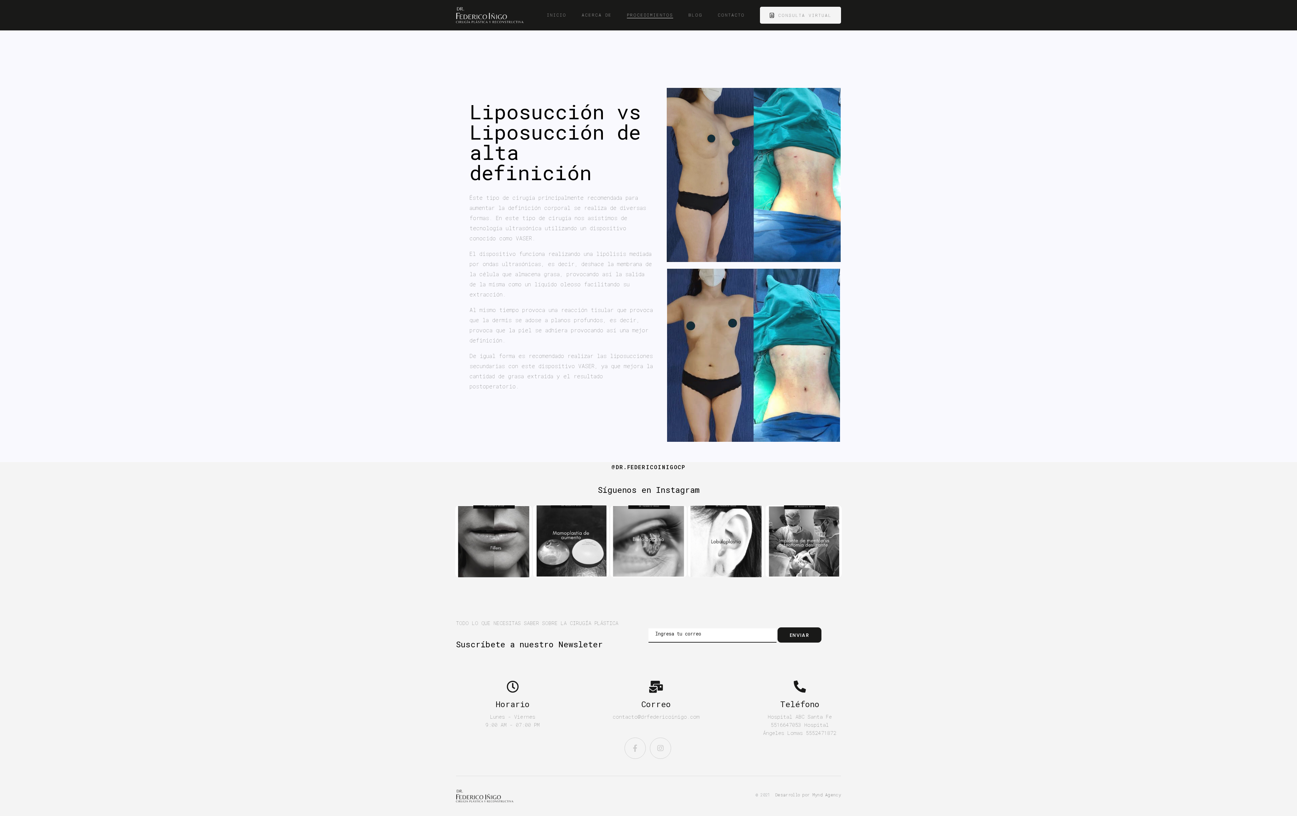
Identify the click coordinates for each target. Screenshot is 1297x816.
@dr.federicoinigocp (648, 467)
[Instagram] (660, 748)
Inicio (556, 15)
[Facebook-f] (635, 748)
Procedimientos (650, 15)
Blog (695, 15)
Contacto (731, 15)
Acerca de (597, 15)
